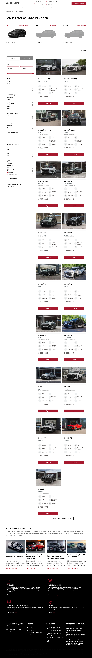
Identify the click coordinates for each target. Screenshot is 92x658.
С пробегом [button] (26, 58)
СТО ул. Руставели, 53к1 (56, 637)
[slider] (32, 73)
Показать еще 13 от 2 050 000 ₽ (61, 518)
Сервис (19, 629)
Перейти (48, 103)
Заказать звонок (79, 3)
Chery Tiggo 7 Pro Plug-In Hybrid (34, 633)
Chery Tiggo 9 (31, 628)
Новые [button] (13, 58)
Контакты (13, 632)
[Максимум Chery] (13, 3)
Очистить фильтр (14, 178)
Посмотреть (11, 595)
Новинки (81, 51)
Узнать (50, 612)
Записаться (51, 595)
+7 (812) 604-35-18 (55, 630)
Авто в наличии (10, 629)
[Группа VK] (47, 641)
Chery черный (11, 186)
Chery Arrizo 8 (31, 630)
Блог (7, 632)
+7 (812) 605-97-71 (55, 628)
